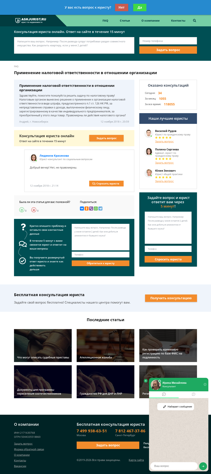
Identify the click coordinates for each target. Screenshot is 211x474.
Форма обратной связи (29, 449)
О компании (150, 20)
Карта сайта (136, 460)
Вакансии (20, 466)
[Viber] (91, 208)
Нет (122, 7)
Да (140, 7)
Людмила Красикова (54, 155)
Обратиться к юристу (101, 263)
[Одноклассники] (87, 208)
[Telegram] (100, 208)
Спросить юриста (107, 183)
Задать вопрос (168, 50)
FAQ (105, 20)
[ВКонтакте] (82, 208)
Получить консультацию (171, 298)
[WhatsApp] (96, 208)
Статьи (125, 20)
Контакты (178, 20)
